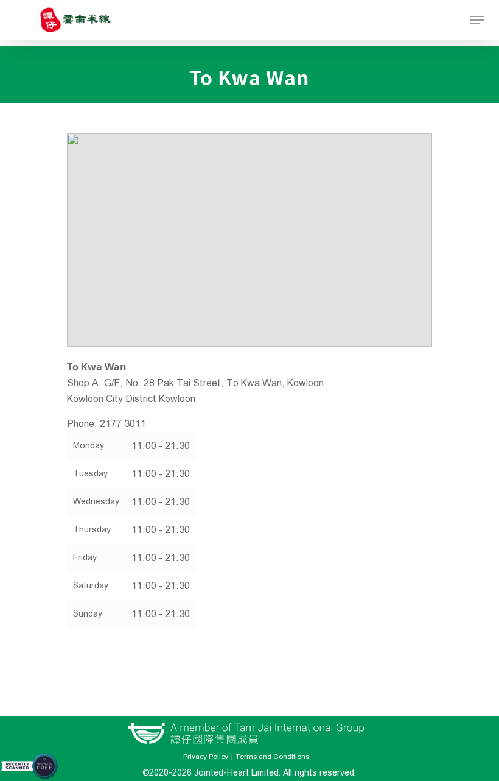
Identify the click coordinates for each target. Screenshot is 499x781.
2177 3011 (123, 424)
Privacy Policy (205, 757)
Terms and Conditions (272, 757)
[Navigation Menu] (477, 20)
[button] (249, 229)
